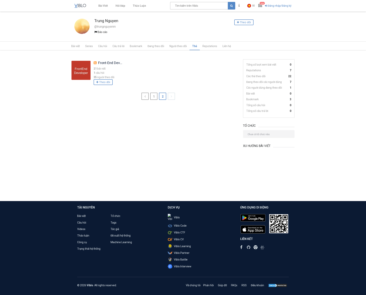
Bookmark (136, 46)
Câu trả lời (118, 46)
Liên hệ (226, 46)
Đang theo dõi (156, 46)
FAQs (234, 285)
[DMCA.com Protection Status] (277, 285)
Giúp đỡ (222, 285)
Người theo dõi (178, 46)
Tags (113, 222)
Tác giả (115, 229)
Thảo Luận (139, 5)
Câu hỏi (102, 46)
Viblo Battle (181, 259)
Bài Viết (103, 5)
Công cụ (82, 242)
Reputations (209, 46)
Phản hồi (208, 285)
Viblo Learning (182, 246)
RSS (244, 285)
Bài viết (75, 46)
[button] (251, 6)
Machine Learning (121, 242)
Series (89, 46)
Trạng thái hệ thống (88, 248)
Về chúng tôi (193, 285)
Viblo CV (179, 239)
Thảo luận (83, 235)
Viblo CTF (179, 232)
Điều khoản (257, 285)
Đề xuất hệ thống (121, 235)
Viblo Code (180, 225)
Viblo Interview (182, 266)
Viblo (177, 217)
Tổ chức (115, 215)
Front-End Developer (113, 63)
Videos (81, 229)
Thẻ (194, 46)
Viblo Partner (181, 252)
